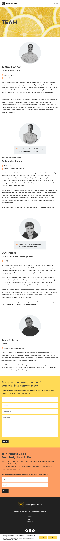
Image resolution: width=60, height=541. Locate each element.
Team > (30, 519)
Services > (30, 517)
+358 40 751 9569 (9, 165)
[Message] (30, 436)
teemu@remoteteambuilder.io (14, 78)
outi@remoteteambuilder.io (13, 261)
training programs (26, 180)
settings (15, 539)
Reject (43, 537)
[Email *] (30, 406)
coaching (36, 180)
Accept (52, 537)
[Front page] (9, 3)
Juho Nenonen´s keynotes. (15, 185)
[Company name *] (30, 411)
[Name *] (30, 400)
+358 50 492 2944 (10, 75)
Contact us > (30, 522)
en (53, 3)
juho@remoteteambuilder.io (14, 168)
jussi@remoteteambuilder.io (14, 348)
